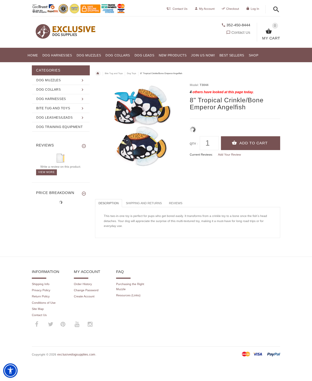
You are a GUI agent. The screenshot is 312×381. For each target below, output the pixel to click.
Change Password (86, 290)
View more (46, 172)
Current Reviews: (201, 154)
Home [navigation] (98, 73)
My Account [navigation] (207, 8)
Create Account (84, 296)
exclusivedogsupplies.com (76, 354)
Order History (83, 284)
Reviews (175, 203)
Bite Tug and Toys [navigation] (114, 73)
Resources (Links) (128, 295)
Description (108, 203)
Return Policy (41, 296)
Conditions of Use (44, 302)
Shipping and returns (144, 203)
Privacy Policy (41, 290)
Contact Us (240, 32)
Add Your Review (229, 154)
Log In (255, 8)
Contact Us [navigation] (180, 8)
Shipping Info (40, 284)
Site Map (38, 309)
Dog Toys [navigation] (131, 73)
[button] (275, 10)
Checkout (232, 8)
